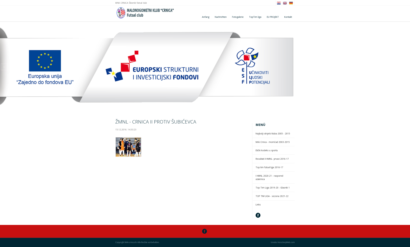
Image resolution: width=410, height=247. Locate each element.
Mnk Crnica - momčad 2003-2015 (273, 141)
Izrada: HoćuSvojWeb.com (283, 242)
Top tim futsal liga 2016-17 (269, 167)
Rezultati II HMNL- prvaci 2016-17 (272, 158)
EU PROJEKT (273, 16)
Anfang (205, 16)
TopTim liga (255, 16)
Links (258, 204)
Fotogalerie (238, 16)
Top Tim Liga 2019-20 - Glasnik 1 (273, 187)
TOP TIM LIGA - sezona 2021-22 (272, 196)
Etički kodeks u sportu (267, 150)
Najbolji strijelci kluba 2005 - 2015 (273, 133)
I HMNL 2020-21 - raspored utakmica (269, 177)
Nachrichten (221, 16)
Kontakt (288, 16)
